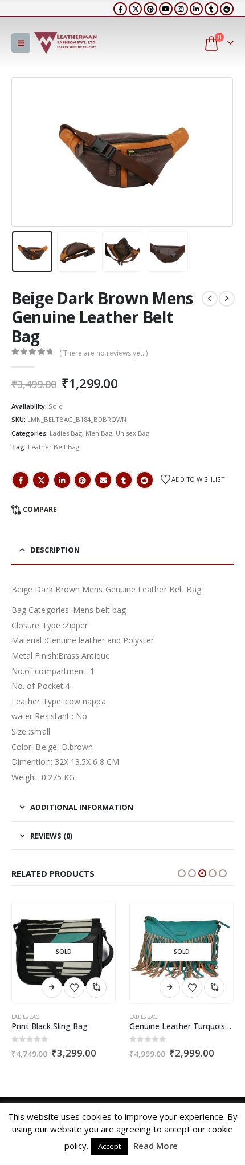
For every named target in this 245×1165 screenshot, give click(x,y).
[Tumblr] (211, 9)
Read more (52, 987)
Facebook (20, 480)
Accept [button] (109, 1146)
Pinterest (83, 480)
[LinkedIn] (196, 9)
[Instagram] (181, 9)
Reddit (145, 480)
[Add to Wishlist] (74, 987)
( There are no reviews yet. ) (103, 353)
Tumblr (124, 480)
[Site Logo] (65, 43)
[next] (227, 299)
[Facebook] (120, 9)
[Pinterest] (150, 9)
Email (103, 480)
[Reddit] (227, 9)
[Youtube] (166, 9)
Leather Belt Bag (53, 446)
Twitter (41, 480)
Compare (40, 509)
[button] (20, 43)
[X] (135, 9)
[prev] (210, 299)
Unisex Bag (132, 433)
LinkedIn (62, 480)
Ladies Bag (66, 433)
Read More (155, 1145)
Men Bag (98, 433)
